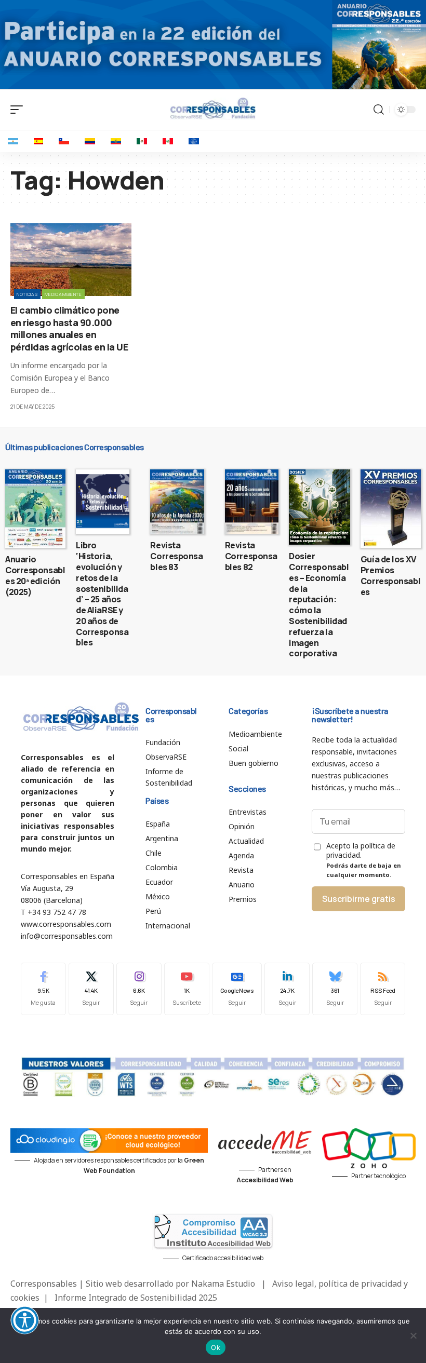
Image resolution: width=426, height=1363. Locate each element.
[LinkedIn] (287, 989)
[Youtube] (186, 989)
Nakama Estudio (223, 1283)
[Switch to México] (142, 141)
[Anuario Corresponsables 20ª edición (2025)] (35, 508)
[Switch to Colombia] (90, 141)
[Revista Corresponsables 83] (177, 501)
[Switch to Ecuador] (116, 141)
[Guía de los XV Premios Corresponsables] (391, 508)
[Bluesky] (334, 989)
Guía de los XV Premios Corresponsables (390, 575)
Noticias (27, 294)
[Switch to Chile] (64, 141)
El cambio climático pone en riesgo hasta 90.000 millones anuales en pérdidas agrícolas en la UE (69, 328)
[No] (413, 1335)
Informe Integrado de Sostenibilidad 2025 (136, 1297)
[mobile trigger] (19, 109)
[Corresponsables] (212, 108)
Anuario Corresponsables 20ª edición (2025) (35, 575)
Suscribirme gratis (358, 899)
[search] (379, 109)
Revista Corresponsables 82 (251, 556)
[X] (91, 989)
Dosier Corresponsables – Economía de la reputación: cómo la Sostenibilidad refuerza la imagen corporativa (319, 604)
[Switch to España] (38, 141)
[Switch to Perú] (168, 141)
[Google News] (237, 989)
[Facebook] (43, 989)
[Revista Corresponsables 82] (251, 501)
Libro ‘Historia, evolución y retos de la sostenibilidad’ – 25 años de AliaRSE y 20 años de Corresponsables (102, 593)
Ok (215, 1347)
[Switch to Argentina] (13, 141)
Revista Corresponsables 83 (176, 556)
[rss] (382, 989)
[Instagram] (139, 989)
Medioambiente (63, 294)
